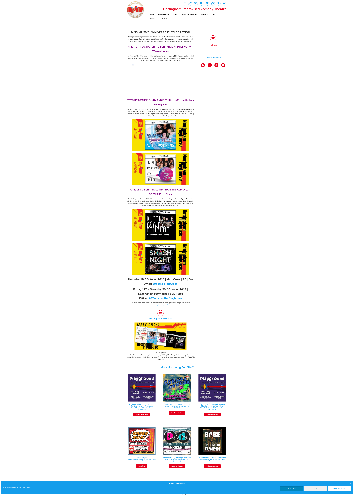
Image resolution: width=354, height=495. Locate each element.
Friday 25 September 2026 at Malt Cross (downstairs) (212, 460)
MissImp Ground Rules (160, 318)
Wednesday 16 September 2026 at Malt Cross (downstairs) (142, 460)
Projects (203, 14)
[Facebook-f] (184, 4)
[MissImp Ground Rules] (160, 313)
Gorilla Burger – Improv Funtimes (177, 404)
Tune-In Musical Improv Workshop (212, 457)
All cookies (291, 489)
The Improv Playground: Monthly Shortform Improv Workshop (141, 405)
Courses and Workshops (189, 14)
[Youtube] (201, 4)
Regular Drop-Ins (163, 14)
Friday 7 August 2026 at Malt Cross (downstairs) (141, 408)
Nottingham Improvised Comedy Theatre (194, 9)
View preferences (339, 489)
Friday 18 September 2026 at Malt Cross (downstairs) (177, 460)
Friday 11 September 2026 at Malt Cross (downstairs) (212, 408)
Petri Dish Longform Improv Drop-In (177, 457)
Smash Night (142, 457)
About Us (153, 19)
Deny (315, 489)
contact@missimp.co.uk (160, 305)
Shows (175, 14)
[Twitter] (196, 4)
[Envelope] (207, 4)
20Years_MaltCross (164, 284)
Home (152, 14)
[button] (350, 483)
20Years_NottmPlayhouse (165, 298)
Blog (213, 14)
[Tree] (219, 4)
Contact (164, 19)
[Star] (224, 4)
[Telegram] (213, 4)
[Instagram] (190, 4)
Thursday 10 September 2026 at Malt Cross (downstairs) (177, 406)
